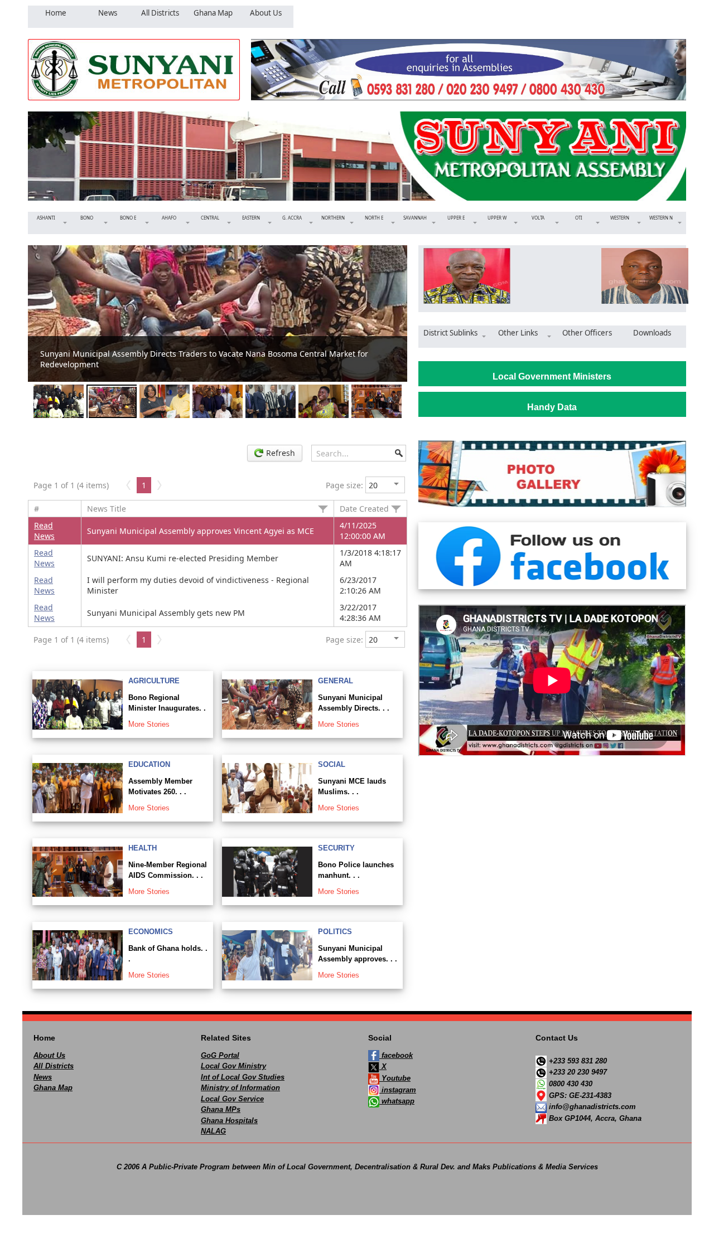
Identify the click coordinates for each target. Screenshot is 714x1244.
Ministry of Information (240, 1087)
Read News (44, 530)
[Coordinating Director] (641, 275)
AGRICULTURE (154, 681)
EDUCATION (149, 764)
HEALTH (142, 848)
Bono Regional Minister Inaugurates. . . (167, 708)
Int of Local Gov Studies (242, 1077)
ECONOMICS (150, 931)
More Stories (149, 724)
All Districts (53, 1066)
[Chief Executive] (463, 275)
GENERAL (335, 681)
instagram (397, 1090)
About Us (49, 1055)
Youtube (395, 1078)
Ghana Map (53, 1087)
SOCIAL (331, 764)
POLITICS (335, 931)
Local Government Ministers (552, 376)
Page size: (344, 485)
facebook (396, 1055)
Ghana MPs (220, 1109)
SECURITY (336, 848)
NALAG (213, 1131)
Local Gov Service (232, 1099)
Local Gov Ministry (233, 1066)
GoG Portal (220, 1055)
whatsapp (396, 1101)
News (42, 1077)
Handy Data (552, 407)
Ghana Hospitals (229, 1120)
